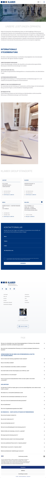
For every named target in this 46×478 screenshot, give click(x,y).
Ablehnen (23, 470)
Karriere (5, 298)
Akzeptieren (23, 467)
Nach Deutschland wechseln (44, 191)
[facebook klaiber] (2, 288)
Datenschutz (27, 296)
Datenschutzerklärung (22, 476)
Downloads (27, 302)
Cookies (17, 476)
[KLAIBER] (8, 2)
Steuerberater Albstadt (8, 302)
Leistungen (6, 294)
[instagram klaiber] (14, 288)
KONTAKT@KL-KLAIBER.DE (9, 194)
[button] (44, 456)
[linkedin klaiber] (6, 288)
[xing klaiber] (10, 288)
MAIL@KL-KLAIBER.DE (30, 216)
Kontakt (5, 300)
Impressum (28, 476)
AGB (25, 298)
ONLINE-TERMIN (24, 326)
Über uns (5, 296)
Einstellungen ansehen (23, 473)
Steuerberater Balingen (8, 304)
